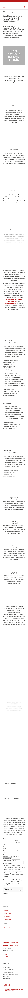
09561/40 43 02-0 (7, 1)
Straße (5, 848)
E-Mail (5, 844)
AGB (5, 986)
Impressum (7, 985)
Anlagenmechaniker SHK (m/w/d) (11, 798)
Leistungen (7, 42)
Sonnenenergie (14, 249)
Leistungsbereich (7, 860)
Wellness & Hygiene (14, 168)
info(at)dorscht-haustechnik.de (10, 942)
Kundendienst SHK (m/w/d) (9, 783)
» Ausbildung (6, 931)
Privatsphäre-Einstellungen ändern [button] (12, 988)
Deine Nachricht (7, 863)
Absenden (5, 893)
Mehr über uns (14, 314)
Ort (4, 854)
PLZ (4, 852)
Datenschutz (7, 984)
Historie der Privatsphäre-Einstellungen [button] (14, 989)
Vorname (17, 840)
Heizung (6, 910)
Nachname (18, 842)
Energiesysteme (17, 299)
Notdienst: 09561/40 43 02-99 (10, 945)
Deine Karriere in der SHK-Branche (14, 55)
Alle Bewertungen (14, 687)
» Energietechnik (7, 919)
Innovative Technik (14, 207)
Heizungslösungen (14, 127)
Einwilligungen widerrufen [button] (10, 990)
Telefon (5, 846)
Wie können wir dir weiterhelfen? (11, 856)
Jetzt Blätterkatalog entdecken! (14, 719)
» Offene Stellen (7, 927)
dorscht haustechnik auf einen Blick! (14, 703)
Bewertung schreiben (14, 692)
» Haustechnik (6, 916)
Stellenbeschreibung (10, 786)
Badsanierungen (12, 301)
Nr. (4, 850)
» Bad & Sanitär (7, 913)
